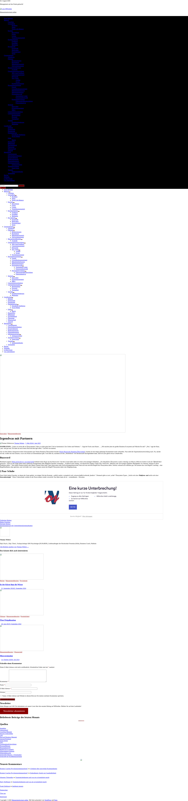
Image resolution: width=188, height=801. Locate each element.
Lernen (14, 36)
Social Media (16, 136)
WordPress (48, 800)
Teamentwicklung (13, 166)
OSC (1, 742)
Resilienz (14, 25)
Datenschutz (4, 790)
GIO (1, 735)
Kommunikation (13, 39)
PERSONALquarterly (7, 749)
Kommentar (4, 681)
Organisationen (8, 55)
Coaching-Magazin (6, 732)
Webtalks (7, 177)
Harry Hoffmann (5, 782)
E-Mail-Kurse (8, 179)
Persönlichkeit (16, 52)
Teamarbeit (15, 119)
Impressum (3, 797)
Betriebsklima (16, 115)
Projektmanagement (18, 83)
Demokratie (11, 131)
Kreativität (15, 48)
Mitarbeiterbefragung (18, 90)
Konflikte (15, 43)
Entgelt (14, 87)
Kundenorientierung (18, 122)
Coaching (11, 22)
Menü (3, 188)
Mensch (6, 20)
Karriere (10, 31)
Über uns (3, 793)
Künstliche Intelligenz (18, 135)
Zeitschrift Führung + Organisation (11, 755)
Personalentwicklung (18, 99)
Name (2, 685)
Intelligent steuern (17, 786)
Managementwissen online (8, 12)
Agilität (18, 80)
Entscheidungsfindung (15, 156)
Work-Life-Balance (18, 29)
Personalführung (5, 746)
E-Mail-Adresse (5, 688)
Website (2, 692)
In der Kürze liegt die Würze (11, 585)
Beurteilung (15, 62)
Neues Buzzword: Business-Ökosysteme (72, 452)
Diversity (14, 117)
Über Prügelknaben (8, 620)
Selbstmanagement (13, 163)
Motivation (15, 50)
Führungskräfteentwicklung (24, 101)
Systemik (14, 69)
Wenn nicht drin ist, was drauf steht (23, 462)
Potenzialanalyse (21, 103)
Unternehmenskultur (14, 113)
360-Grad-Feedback (18, 73)
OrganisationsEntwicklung (8, 744)
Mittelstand (11, 143)
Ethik (9, 138)
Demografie (11, 129)
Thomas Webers (19, 443)
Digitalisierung (12, 133)
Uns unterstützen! (9, 180)
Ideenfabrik (7, 152)
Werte (13, 53)
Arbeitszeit (11, 57)
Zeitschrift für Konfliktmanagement (11, 756)
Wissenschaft (12, 149)
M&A (13, 110)
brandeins (3, 728)
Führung (10, 59)
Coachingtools (12, 154)
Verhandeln (11, 173)
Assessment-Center (22, 96)
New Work (15, 78)
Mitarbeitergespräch (18, 64)
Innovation (15, 106)
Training (10, 170)
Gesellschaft (7, 126)
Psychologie (11, 46)
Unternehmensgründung (15, 112)
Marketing (15, 124)
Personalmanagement (14, 85)
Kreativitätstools (13, 157)
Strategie (10, 105)
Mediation (15, 45)
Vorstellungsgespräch (18, 38)
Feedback (15, 41)
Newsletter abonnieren (14, 711)
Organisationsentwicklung (16, 71)
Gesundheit (11, 24)
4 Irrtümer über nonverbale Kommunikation (43, 768)
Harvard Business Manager (8, 737)
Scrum (18, 82)
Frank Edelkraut (5, 786)
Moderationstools (13, 159)
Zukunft (10, 150)
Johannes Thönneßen (6, 777)
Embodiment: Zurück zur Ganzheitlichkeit (43, 773)
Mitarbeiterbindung (18, 92)
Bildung (10, 127)
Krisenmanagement (18, 108)
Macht (14, 140)
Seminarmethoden (17, 171)
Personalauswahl (17, 94)
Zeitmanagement (17, 164)
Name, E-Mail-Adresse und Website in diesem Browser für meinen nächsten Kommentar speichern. (33, 696)
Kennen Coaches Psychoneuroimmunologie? (14, 768)
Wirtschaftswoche (5, 753)
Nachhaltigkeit (12, 145)
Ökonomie (11, 147)
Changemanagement (18, 75)
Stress (13, 27)
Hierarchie (15, 76)
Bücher (6, 175)
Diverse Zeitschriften (6, 733)
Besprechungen (16, 61)
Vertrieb (10, 120)
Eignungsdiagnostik (22, 98)
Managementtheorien (14, 68)
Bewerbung (15, 32)
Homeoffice (11, 142)
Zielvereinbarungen (18, 66)
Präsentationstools (13, 161)
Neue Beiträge (8, 18)
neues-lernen (4, 741)
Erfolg (14, 34)
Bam (55, 800)
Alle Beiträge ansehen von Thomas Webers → (14, 547)
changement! (4, 730)
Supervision (15, 168)
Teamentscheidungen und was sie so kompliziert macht (32, 777)
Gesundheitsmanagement (19, 89)
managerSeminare (5, 739)
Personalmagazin (5, 748)
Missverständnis (6, 656)
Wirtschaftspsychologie (7, 751)
